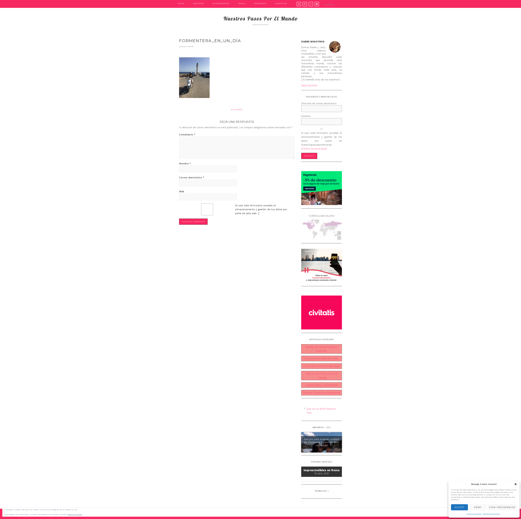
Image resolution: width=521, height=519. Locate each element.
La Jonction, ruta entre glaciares (321, 366)
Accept (459, 507)
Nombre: (306, 116)
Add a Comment (237, 109)
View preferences (502, 507)
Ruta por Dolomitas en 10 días (321, 358)
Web (181, 191)
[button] (515, 484)
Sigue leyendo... (310, 85)
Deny (477, 507)
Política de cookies (474, 514)
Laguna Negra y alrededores (322, 385)
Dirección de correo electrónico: (319, 103)
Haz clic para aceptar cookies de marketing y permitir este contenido (321, 442)
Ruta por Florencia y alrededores (321, 392)
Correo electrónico (191, 177)
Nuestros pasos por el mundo (260, 18)
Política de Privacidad (491, 514)
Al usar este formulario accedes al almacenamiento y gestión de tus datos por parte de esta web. (261, 209)
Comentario (187, 134)
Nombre (185, 163)
